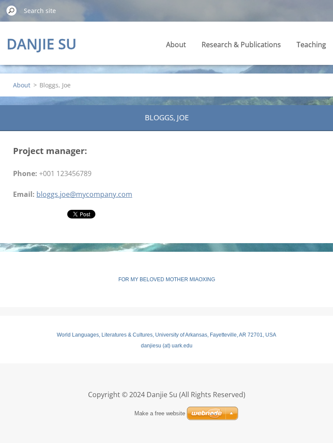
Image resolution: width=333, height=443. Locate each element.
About (176, 44)
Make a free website (159, 413)
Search (12, 10)
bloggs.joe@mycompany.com (84, 194)
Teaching (311, 44)
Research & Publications (241, 44)
